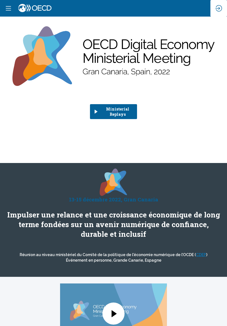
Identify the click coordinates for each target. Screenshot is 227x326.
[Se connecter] (218, 8)
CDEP (201, 255)
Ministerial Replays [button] (117, 111)
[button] (8, 8)
